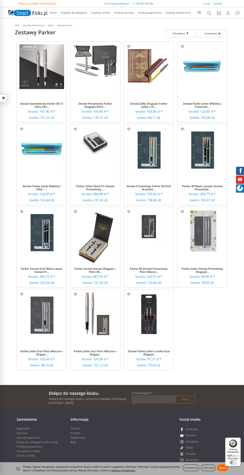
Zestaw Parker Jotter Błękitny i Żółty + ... (42, 187)
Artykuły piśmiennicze (178, 12)
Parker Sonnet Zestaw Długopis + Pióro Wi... (95, 270)
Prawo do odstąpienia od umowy (37, 442)
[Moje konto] (228, 13)
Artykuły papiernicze (150, 12)
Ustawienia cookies (29, 451)
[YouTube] (240, 179)
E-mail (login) (141, 393)
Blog (73, 442)
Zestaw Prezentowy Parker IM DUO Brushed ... (148, 187)
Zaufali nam (78, 437)
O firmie (76, 428)
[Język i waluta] (237, 13)
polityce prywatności (123, 470)
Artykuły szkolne (100, 12)
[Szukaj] (209, 13)
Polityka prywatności (29, 446)
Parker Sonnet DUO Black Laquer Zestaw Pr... (42, 270)
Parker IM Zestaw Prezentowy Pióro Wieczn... (149, 270)
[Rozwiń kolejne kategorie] (199, 12)
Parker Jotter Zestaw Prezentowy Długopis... (202, 270)
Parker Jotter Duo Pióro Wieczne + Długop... (41, 352)
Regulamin (23, 428)
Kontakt (217, 3)
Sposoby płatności (28, 437)
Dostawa (22, 433)
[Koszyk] (218, 13)
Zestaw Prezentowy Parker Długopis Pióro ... (95, 105)
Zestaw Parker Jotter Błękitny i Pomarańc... (202, 105)
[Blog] (240, 188)
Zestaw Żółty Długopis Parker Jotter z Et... (148, 105)
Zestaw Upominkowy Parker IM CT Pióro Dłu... (41, 105)
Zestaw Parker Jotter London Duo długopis (149, 352)
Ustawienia (191, 467)
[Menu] (239, 440)
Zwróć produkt (26, 455)
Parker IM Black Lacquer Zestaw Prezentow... (202, 187)
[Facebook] (240, 170)
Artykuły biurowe (124, 12)
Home (53, 12)
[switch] (233, 462)
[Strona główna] (24, 12)
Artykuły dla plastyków (74, 12)
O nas (207, 3)
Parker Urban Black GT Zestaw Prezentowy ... (95, 187)
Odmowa (208, 467)
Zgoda (222, 467)
